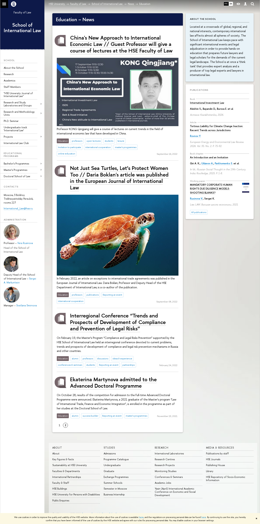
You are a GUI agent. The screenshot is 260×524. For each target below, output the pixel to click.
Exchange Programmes (116, 477)
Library (209, 471)
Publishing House (215, 465)
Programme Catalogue (116, 459)
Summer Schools (113, 482)
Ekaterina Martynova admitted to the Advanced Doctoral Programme (113, 382)
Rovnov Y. (195, 136)
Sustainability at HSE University (69, 465)
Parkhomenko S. (224, 163)
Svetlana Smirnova (26, 305)
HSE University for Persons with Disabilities (76, 494)
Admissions (110, 453)
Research (9, 74)
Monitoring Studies (165, 471)
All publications (198, 212)
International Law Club (16, 143)
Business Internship (114, 494)
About (57, 447)
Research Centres (165, 459)
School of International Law (22, 28)
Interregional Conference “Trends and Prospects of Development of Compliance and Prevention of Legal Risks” (118, 322)
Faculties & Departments (66, 471)
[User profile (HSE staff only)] (245, 4)
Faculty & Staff (60, 482)
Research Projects (165, 465)
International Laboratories (169, 453)
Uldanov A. (207, 163)
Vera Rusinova (25, 243)
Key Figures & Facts (63, 459)
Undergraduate (112, 465)
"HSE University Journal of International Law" (18, 95)
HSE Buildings (59, 488)
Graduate (109, 471)
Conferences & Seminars (169, 477)
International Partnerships (66, 477)
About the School (14, 67)
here (141, 517)
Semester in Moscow (115, 488)
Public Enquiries (60, 500)
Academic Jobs (163, 482)
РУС (226, 3)
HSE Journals (213, 459)
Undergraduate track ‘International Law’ (15, 129)
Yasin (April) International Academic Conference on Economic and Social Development (175, 492)
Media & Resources (220, 447)
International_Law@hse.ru (18, 208)
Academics (9, 80)
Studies (109, 447)
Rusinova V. (196, 198)
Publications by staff (217, 453)
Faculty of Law (22, 12)
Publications (199, 90)
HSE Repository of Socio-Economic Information (225, 478)
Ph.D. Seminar (11, 121)
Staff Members (12, 87)
